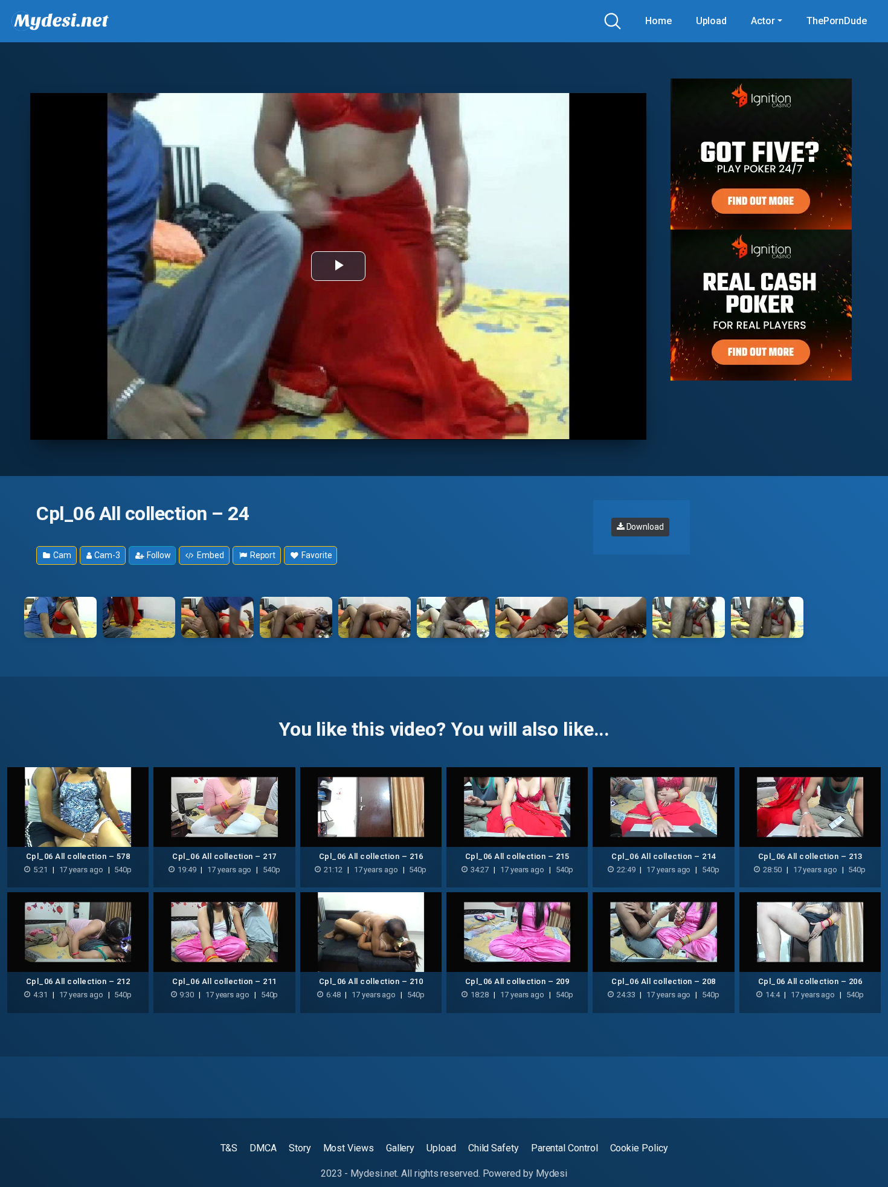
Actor (763, 21)
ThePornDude (836, 21)
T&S (229, 1148)
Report (261, 555)
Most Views (348, 1148)
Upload (711, 21)
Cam (61, 555)
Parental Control (564, 1148)
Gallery (400, 1148)
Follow (157, 555)
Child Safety (493, 1148)
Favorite (316, 555)
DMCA (263, 1148)
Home (658, 21)
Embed (209, 555)
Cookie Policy (639, 1148)
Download (644, 527)
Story (300, 1148)
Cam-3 (107, 555)
